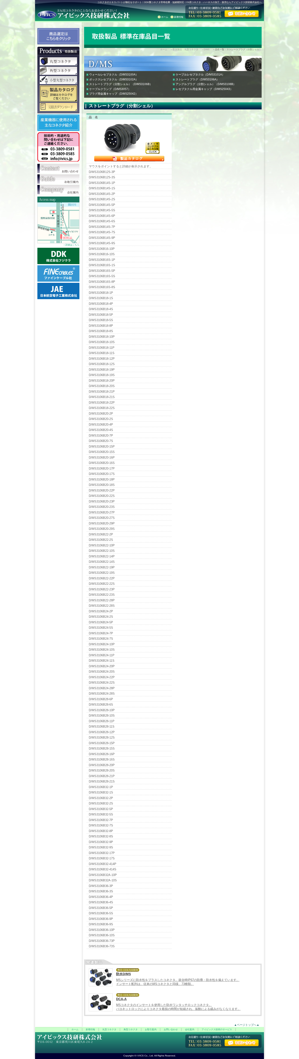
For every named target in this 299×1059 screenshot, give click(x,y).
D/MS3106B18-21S (102, 397)
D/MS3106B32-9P (101, 842)
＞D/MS (205, 49)
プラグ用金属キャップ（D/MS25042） (113, 93)
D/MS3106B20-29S (102, 529)
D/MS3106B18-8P (101, 325)
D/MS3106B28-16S (102, 759)
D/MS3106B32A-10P (103, 875)
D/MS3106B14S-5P (102, 205)
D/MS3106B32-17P (102, 853)
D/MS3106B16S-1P (102, 260)
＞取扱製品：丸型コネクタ (184, 49)
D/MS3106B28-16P (102, 754)
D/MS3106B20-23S (102, 507)
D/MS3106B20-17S (102, 474)
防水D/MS (123, 974)
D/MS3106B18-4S (101, 309)
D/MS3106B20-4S (101, 430)
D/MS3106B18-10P (102, 336)
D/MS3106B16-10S (102, 254)
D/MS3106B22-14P (102, 556)
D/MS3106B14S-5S (102, 210)
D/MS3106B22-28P (102, 600)
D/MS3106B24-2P (101, 611)
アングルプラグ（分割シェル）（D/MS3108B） (206, 84)
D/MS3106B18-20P (102, 380)
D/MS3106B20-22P (102, 490)
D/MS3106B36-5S (101, 913)
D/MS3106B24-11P (101, 655)
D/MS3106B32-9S (101, 847)
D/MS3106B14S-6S (102, 221)
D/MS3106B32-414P (102, 864)
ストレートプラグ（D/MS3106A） (197, 79)
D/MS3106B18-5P (101, 314)
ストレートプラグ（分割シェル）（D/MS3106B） (120, 84)
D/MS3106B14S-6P (102, 216)
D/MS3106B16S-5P (102, 271)
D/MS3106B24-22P (102, 677)
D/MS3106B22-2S (101, 540)
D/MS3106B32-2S (101, 803)
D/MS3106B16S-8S (102, 287)
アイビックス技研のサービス (217, 1029)
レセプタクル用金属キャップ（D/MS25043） (204, 89)
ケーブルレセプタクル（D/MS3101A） (200, 74)
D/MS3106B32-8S (101, 836)
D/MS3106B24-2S (101, 616)
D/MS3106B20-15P (102, 446)
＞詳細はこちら (71, 245)
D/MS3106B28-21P (102, 776)
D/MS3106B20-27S (102, 518)
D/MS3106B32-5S (101, 814)
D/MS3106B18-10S (102, 342)
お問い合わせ (171, 1029)
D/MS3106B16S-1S (102, 265)
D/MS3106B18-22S (102, 408)
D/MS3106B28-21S (102, 781)
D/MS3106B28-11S (101, 726)
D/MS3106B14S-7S (102, 232)
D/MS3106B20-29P (102, 523)
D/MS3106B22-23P (102, 589)
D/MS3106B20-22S (102, 496)
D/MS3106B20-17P (102, 468)
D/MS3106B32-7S (101, 825)
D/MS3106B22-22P (102, 578)
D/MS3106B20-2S (101, 419)
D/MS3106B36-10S (102, 935)
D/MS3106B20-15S (102, 452)
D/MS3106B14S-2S (102, 199)
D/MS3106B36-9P (101, 919)
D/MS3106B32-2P (101, 798)
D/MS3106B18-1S (101, 298)
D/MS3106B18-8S (101, 331)
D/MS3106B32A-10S (103, 880)
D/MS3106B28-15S (102, 748)
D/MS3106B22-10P (102, 545)
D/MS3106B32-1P (101, 787)
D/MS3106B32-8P (101, 831)
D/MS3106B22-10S (102, 551)
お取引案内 (151, 1029)
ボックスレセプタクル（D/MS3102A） (113, 79)
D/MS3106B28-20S (102, 770)
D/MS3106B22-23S (102, 594)
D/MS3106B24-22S (102, 682)
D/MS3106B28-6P (101, 699)
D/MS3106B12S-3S (102, 177)
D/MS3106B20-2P (101, 413)
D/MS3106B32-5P (101, 809)
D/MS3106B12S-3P (102, 172)
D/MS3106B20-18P (102, 479)
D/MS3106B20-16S (102, 463)
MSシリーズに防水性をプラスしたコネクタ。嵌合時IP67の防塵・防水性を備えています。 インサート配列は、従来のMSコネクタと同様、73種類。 (177, 982)
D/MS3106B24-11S (101, 660)
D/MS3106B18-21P (102, 391)
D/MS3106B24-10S (102, 649)
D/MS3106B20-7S (101, 441)
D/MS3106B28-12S (102, 737)
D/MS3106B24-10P (102, 644)
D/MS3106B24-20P (102, 666)
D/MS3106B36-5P (101, 908)
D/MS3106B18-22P (102, 402)
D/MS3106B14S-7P (102, 227)
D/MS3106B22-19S (102, 572)
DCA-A (121, 999)
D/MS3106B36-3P (101, 886)
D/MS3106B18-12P (102, 358)
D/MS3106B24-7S (101, 638)
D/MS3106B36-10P (102, 930)
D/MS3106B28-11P (101, 721)
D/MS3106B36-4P (101, 897)
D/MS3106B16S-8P (102, 282)
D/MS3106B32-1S (101, 792)
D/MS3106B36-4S (101, 902)
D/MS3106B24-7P (101, 633)
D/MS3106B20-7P (101, 435)
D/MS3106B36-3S (101, 891)
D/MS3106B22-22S (102, 583)
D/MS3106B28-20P (102, 765)
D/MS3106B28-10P (102, 710)
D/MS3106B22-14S (102, 562)
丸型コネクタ (109, 1029)
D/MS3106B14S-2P (102, 194)
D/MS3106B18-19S (102, 375)
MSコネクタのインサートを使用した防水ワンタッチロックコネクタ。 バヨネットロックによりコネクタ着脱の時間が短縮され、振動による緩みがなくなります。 (178, 1007)
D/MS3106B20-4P (101, 424)
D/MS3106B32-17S (102, 858)
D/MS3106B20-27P (102, 512)
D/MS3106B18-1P (101, 292)
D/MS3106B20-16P (102, 457)
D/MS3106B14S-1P (102, 183)
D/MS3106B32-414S (102, 869)
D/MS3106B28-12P (102, 732)
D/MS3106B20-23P (102, 501)
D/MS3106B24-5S (101, 627)
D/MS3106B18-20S (102, 386)
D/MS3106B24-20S (102, 671)
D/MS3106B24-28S (102, 693)
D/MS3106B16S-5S (102, 276)
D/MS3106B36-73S (102, 946)
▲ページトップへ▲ (246, 1025)
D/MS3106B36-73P (102, 941)
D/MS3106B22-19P (102, 567)
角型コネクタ (131, 1029)
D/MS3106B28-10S (102, 715)
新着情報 (178, 17)
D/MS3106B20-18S (102, 485)
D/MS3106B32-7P (101, 820)
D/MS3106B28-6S (101, 704)
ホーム (164, 17)
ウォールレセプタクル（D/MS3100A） (113, 74)
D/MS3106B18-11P (101, 347)
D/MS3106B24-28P (102, 688)
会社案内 (189, 1029)
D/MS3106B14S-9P (102, 238)
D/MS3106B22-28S (102, 605)
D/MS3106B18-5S (101, 320)
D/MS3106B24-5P (101, 622)
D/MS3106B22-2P (101, 534)
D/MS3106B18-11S (101, 353)
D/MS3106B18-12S (102, 364)
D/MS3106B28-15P (102, 743)
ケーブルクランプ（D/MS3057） (110, 89)
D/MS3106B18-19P (102, 369)
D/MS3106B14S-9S (102, 243)
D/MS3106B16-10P (102, 249)
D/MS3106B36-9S (101, 924)
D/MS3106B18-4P (101, 303)
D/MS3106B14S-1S (102, 188)
